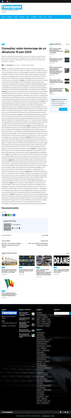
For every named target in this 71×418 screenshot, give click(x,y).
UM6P (45, 400)
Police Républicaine (41, 387)
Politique (43, 321)
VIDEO (38, 403)
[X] (5, 1)
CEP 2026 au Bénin (45, 350)
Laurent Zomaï (40, 372)
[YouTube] (7, 1)
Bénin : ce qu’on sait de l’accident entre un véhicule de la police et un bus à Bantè (56, 81)
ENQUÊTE (43, 319)
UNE (49, 400)
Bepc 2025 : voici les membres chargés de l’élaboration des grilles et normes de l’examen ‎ (11, 245)
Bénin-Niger (43, 348)
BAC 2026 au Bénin (40, 337)
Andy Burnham (40, 335)
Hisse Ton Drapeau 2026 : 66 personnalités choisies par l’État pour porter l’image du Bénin (56, 90)
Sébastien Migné (40, 396)
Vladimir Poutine (45, 403)
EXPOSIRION (47, 361)
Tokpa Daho (44, 398)
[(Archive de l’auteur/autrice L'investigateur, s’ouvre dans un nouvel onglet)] (3, 66)
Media (38, 321)
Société (3, 44)
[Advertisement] (35, 30)
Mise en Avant (40, 381)
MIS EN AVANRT (48, 381)
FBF (44, 363)
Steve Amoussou (40, 394)
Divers (51, 78)
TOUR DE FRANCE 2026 (46, 323)
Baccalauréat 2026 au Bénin (43, 341)
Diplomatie (45, 317)
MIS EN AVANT (7, 235)
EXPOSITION (39, 363)
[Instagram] (17, 228)
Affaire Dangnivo (40, 332)
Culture (51, 86)
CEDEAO (38, 350)
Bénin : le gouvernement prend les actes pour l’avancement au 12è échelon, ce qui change (57, 50)
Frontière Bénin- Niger (41, 365)
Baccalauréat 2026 (41, 339)
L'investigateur (7, 412)
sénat (47, 396)
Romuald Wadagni (47, 389)
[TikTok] (10, 1)
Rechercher (63, 109)
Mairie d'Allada (40, 376)
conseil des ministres (41, 354)
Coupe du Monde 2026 (41, 314)
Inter (48, 319)
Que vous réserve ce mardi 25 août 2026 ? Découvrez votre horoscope (56, 60)
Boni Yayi (48, 346)
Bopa (38, 348)
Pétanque (39, 389)
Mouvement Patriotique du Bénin (44, 385)
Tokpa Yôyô (39, 400)
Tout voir (67, 44)
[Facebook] (2, 1)
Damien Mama (40, 361)
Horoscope (4, 212)
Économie (47, 325)
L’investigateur (9, 65)
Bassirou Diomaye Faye (41, 343)
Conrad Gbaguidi (40, 352)
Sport (38, 323)
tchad (38, 398)
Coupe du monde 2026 (41, 359)
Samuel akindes (40, 392)
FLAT (53, 416)
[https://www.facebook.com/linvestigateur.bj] (60, 412)
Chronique (39, 312)
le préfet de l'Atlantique (42, 374)
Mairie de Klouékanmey (42, 378)
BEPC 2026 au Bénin (41, 346)
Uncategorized (40, 325)
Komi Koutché (40, 370)
